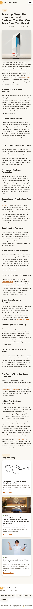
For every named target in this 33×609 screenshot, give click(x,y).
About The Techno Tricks (7, 595)
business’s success (7, 281)
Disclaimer (4, 599)
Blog (4, 10)
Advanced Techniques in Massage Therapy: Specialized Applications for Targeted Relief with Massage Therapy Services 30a (16, 520)
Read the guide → (8, 492)
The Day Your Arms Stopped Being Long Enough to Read (14, 482)
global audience (21, 439)
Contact (19, 595)
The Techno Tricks (10, 2)
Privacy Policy (27, 595)
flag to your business (22, 319)
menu (30, 2)
